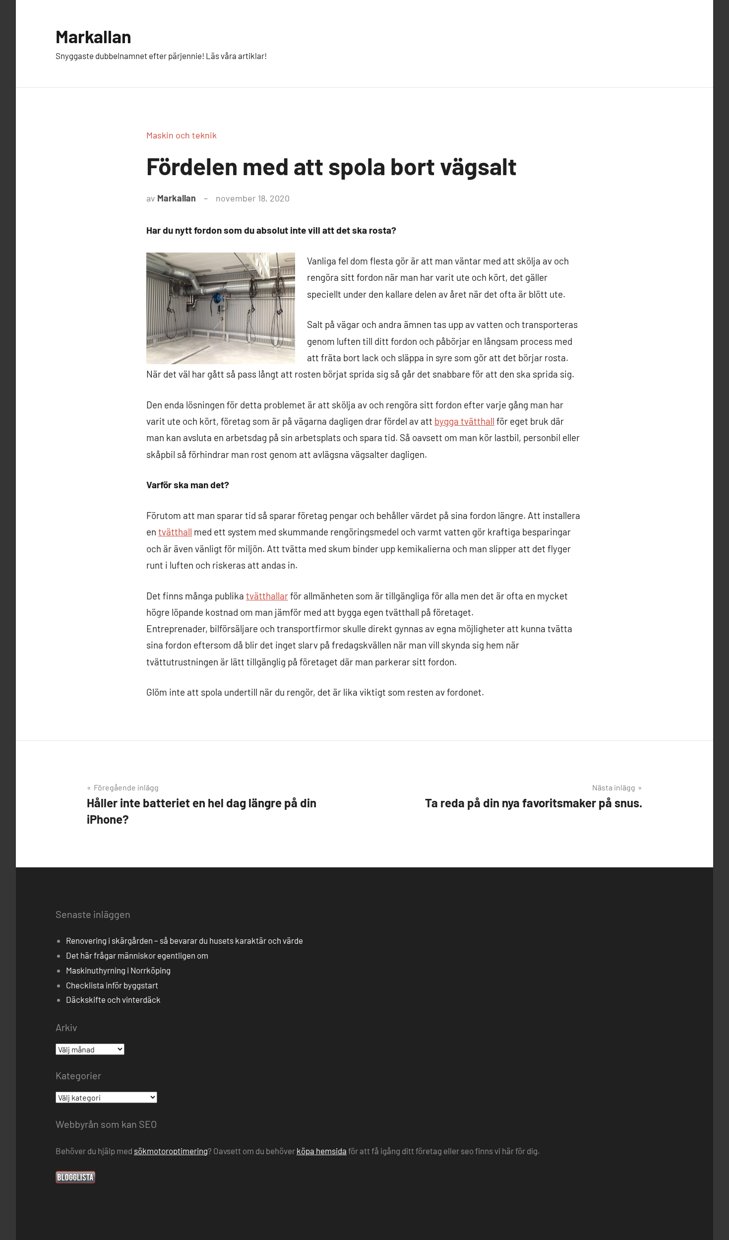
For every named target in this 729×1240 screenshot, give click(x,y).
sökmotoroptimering (171, 1151)
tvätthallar (267, 595)
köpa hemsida (322, 1151)
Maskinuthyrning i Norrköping (118, 970)
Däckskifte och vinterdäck (113, 999)
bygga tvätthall (464, 421)
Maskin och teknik (181, 135)
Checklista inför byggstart (112, 985)
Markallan (93, 36)
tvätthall (175, 531)
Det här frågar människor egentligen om (137, 955)
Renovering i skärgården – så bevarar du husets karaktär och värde (184, 940)
